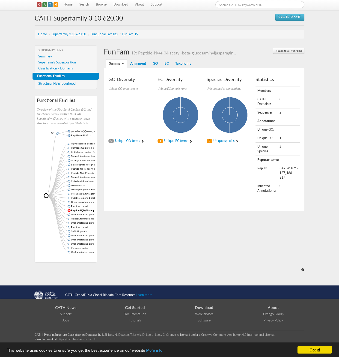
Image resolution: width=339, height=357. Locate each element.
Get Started (135, 308)
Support (156, 4)
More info (154, 350)
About (139, 4)
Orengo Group (273, 314)
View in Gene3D (289, 17)
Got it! (314, 350)
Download (120, 4)
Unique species (222, 141)
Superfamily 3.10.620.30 (69, 34)
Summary (45, 56)
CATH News (65, 308)
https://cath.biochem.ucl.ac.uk (77, 339)
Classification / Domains (55, 68)
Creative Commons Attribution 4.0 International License (237, 334)
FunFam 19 (130, 34)
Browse (101, 4)
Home (68, 4)
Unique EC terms (174, 141)
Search (84, 4)
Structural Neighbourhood (57, 83)
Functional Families (105, 34)
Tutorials (135, 320)
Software (204, 320)
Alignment (138, 63)
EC (166, 63)
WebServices (204, 314)
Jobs (65, 320)
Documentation (135, 314)
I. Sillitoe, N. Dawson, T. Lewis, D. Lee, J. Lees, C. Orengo (139, 334)
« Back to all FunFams (289, 50)
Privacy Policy (273, 320)
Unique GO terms (125, 141)
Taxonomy (183, 63)
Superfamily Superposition (57, 62)
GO (155, 63)
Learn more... (145, 295)
